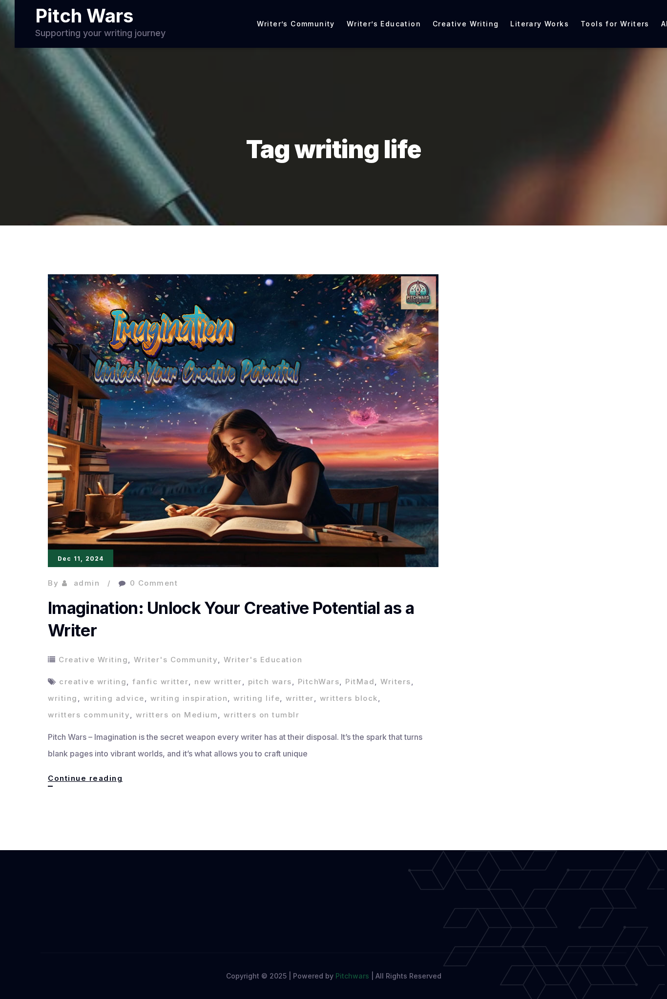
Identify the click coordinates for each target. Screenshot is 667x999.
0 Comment (154, 583)
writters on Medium (177, 714)
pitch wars (270, 681)
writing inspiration (189, 698)
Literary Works (539, 24)
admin (87, 583)
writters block (349, 698)
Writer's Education (263, 659)
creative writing (92, 681)
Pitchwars (352, 976)
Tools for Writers (615, 24)
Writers (395, 681)
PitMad (360, 681)
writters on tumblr (261, 714)
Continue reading (85, 780)
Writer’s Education (384, 24)
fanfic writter (160, 681)
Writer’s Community (296, 24)
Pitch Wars (84, 15)
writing (63, 698)
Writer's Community (176, 659)
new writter (218, 681)
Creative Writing (466, 24)
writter (300, 698)
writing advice (114, 698)
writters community (89, 714)
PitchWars (319, 681)
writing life (256, 698)
